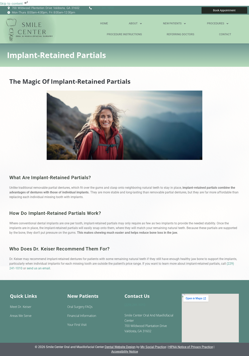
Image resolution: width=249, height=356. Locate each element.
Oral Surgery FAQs (79, 307)
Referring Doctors (180, 34)
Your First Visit (77, 325)
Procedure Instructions (124, 34)
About (133, 23)
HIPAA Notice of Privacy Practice (190, 347)
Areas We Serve (21, 316)
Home (104, 23)
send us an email (38, 268)
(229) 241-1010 (104, 8)
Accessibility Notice (124, 351)
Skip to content (12, 3)
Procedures (215, 23)
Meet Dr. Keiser (20, 307)
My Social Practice (153, 347)
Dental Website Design (120, 347)
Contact (225, 34)
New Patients (172, 23)
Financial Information (81, 316)
